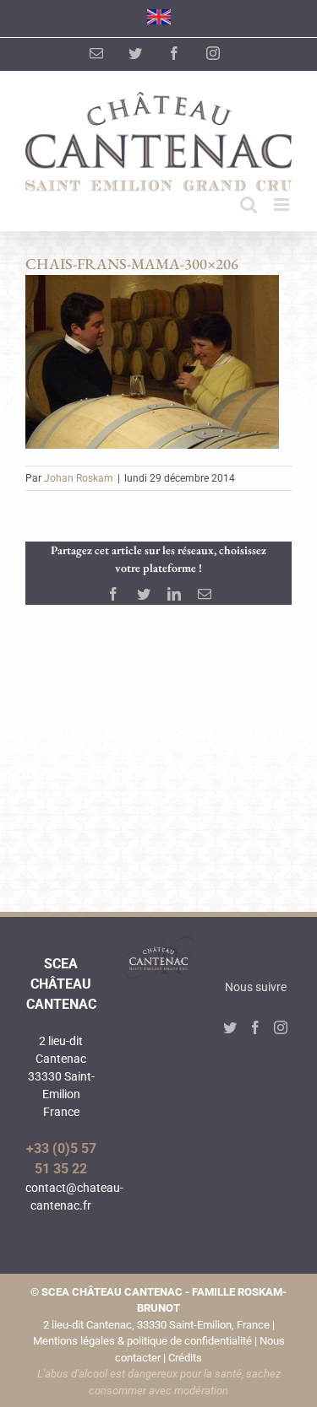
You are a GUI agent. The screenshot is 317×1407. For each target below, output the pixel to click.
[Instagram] (280, 1027)
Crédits (185, 1357)
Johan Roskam (78, 478)
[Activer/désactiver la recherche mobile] (248, 204)
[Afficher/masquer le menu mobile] (283, 204)
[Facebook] (255, 1027)
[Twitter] (230, 1027)
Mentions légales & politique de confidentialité (142, 1340)
